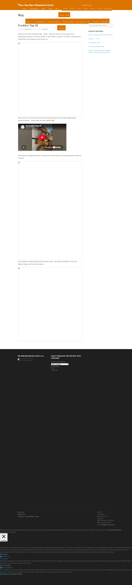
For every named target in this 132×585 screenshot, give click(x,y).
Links (88, 22)
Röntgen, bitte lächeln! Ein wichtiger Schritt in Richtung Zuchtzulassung (99, 51)
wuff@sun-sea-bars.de (107, 525)
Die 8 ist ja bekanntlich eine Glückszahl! (101, 35)
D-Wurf (85, 9)
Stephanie (28, 29)
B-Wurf (72, 9)
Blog (75, 15)
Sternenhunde (64, 12)
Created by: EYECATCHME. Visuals (28, 516)
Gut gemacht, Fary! (94, 43)
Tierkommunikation (68, 22)
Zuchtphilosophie (40, 22)
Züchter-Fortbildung (54, 22)
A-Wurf (65, 9)
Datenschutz (105, 22)
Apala (61, 15)
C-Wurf (79, 9)
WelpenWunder (87, 5)
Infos (67, 18)
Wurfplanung (108, 9)
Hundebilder (34, 9)
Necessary (6, 556)
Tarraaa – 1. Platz (94, 39)
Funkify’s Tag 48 (28, 25)
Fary (56, 9)
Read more (117, 530)
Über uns (29, 22)
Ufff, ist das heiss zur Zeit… (97, 46)
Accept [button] (110, 530)
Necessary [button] (3, 554)
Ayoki (43, 9)
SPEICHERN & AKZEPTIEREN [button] (11, 574)
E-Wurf (92, 9)
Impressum (95, 22)
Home (25, 9)
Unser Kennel (80, 22)
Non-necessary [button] (5, 565)
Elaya (50, 9)
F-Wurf (99, 9)
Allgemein (45, 29)
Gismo (68, 15)
